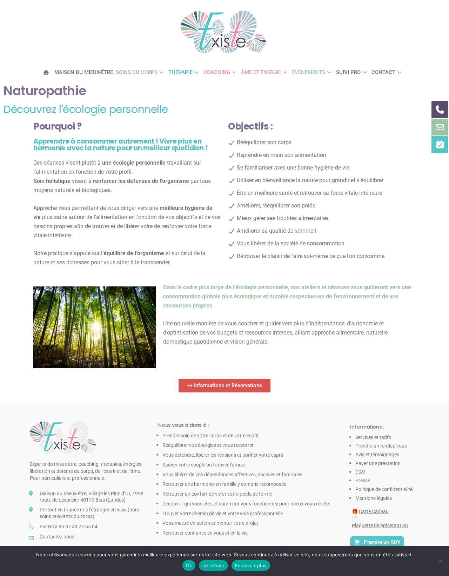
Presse (362, 480)
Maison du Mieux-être (83, 72)
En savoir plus (251, 565)
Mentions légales (373, 498)
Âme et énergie (261, 72)
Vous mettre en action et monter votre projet (210, 523)
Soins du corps (137, 72)
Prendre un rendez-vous (381, 446)
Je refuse (213, 565)
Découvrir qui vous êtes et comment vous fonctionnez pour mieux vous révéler (246, 504)
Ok (189, 565)
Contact (383, 72)
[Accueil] (48, 72)
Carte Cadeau (374, 511)
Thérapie (180, 72)
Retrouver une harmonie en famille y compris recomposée (224, 484)
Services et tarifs (373, 437)
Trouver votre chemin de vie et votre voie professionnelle (222, 513)
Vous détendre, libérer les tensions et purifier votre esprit (222, 455)
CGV (360, 472)
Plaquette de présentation (380, 525)
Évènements (308, 72)
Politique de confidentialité (384, 489)
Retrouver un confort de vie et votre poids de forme (217, 494)
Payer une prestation (378, 463)
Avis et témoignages (377, 454)
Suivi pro (348, 72)
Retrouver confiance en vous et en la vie (205, 533)
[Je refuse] (440, 560)
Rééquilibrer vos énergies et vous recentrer (208, 445)
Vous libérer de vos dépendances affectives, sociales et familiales (232, 474)
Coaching (216, 72)
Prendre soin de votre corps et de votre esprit (210, 435)
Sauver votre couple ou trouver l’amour (204, 465)
